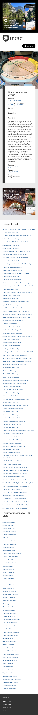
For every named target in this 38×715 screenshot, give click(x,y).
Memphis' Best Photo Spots (11, 374)
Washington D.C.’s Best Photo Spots (14, 498)
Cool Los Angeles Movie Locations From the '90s (18, 286)
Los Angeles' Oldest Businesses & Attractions (17, 361)
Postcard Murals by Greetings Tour (14, 421)
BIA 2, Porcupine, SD (14, 100)
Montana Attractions (9, 610)
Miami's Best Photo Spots (11, 377)
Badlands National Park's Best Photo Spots (16, 251)
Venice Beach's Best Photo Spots (13, 495)
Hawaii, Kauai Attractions (10, 556)
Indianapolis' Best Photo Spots (12, 333)
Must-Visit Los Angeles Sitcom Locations (15, 380)
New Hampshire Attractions (11, 619)
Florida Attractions (8, 547)
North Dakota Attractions (10, 635)
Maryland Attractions (9, 591)
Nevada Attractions (9, 616)
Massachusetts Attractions (11, 594)
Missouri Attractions (9, 607)
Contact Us (6, 711)
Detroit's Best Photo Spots (11, 298)
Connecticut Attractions (10, 541)
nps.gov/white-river (14, 167)
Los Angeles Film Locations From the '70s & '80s (18, 352)
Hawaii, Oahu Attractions (10, 563)
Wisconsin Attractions (9, 685)
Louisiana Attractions (9, 585)
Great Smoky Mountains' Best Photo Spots (16, 317)
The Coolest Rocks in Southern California (16, 480)
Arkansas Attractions (9, 531)
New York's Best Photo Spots (12, 393)
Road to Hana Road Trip (10, 427)
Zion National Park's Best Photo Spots (15, 508)
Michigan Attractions (9, 597)
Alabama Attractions (9, 522)
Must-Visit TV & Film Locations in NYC (15, 383)
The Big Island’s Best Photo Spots (13, 476)
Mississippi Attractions (10, 604)
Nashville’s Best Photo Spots (12, 386)
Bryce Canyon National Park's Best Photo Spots (18, 264)
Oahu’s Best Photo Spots (11, 396)
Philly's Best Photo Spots (10, 411)
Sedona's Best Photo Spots (11, 452)
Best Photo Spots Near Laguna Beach (15, 254)
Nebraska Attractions (9, 613)
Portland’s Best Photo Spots (11, 418)
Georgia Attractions (9, 550)
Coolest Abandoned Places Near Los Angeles (17, 283)
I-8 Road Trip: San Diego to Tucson (14, 330)
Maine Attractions (8, 588)
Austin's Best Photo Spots (11, 248)
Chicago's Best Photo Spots (11, 276)
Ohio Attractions (8, 638)
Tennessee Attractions (10, 660)
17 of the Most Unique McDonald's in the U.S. (17, 235)
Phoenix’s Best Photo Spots (11, 415)
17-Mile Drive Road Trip (10, 232)
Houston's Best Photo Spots (11, 327)
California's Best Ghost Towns (12, 270)
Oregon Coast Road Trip (10, 402)
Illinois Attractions (8, 569)
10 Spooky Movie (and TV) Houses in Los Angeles (19, 229)
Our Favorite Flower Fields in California (15, 405)
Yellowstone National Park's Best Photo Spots (17, 502)
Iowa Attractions (8, 575)
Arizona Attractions (8, 528)
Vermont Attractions (9, 670)
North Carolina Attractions (11, 632)
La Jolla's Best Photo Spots (11, 345)
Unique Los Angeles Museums (12, 489)
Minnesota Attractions (9, 600)
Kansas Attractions (8, 578)
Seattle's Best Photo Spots (11, 449)
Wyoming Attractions (9, 688)
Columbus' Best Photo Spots (12, 279)
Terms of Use (7, 708)
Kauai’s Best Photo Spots (11, 339)
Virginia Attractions (8, 673)
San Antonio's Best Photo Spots (13, 433)
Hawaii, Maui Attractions (10, 560)
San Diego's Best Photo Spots (12, 437)
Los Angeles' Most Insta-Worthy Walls (15, 355)
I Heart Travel (7, 701)
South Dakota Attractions (10, 657)
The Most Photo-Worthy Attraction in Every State (18, 483)
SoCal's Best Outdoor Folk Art (12, 461)
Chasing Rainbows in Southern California (16, 273)
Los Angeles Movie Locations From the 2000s (17, 358)
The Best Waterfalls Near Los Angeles (15, 473)
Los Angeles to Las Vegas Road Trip (14, 364)
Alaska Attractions (8, 525)
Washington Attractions (10, 676)
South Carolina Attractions (11, 654)
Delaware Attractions (9, 544)
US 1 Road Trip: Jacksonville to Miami (15, 492)
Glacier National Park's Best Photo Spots (16, 311)
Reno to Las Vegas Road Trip (12, 424)
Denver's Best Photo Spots (11, 295)
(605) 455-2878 (13, 172)
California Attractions (9, 534)
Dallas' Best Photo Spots (10, 289)
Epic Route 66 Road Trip (10, 305)
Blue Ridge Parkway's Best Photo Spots (15, 257)
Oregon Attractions (8, 644)
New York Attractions (9, 629)
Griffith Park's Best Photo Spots (13, 320)
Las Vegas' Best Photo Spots (12, 349)
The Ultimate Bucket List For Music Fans (16, 486)
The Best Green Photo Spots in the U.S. (15, 470)
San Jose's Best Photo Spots (12, 443)
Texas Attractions (8, 663)
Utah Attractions (8, 666)
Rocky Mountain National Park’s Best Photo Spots (18, 430)
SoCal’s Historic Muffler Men (12, 464)
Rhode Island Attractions (10, 651)
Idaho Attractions (8, 566)
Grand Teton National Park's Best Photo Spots (17, 314)
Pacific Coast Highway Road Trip (13, 408)
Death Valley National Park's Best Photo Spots (17, 292)
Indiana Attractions (8, 572)
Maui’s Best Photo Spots (10, 371)
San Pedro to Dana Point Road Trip (14, 446)
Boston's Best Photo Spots (11, 261)
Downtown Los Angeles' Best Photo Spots (16, 301)
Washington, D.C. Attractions (12, 679)
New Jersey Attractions (10, 622)
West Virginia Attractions (10, 682)
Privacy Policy (7, 704)
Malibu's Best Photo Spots (11, 367)
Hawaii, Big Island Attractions (12, 553)
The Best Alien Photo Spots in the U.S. (15, 467)
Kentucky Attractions (9, 582)
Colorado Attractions (9, 538)
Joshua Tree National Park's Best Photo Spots (17, 336)
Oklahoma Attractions (9, 641)
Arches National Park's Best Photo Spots (15, 242)
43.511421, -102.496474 (15, 105)
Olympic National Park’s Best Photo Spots (16, 399)
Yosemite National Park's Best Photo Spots (16, 505)
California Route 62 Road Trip (12, 267)
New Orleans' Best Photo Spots (13, 389)
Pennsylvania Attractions (10, 648)
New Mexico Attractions (10, 626)
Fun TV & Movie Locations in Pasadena (15, 308)
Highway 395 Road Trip (10, 323)
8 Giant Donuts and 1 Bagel (11, 239)
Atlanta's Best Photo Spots (11, 245)
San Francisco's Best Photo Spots (13, 440)
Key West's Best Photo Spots (12, 342)
